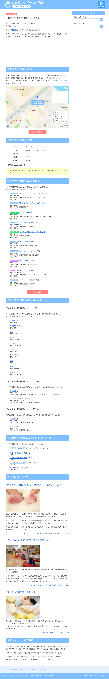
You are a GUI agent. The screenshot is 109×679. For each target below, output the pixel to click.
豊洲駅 (14, 30)
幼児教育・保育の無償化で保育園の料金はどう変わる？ (34, 485)
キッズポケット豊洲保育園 (28, 280)
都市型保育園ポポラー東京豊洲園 (32, 232)
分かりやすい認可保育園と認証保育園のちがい (30, 540)
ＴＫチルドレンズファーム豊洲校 (31, 203)
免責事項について (41, 676)
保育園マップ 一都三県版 (27, 2)
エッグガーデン (26, 212)
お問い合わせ (58, 676)
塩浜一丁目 (14, 355)
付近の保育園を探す (37, 132)
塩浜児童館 (14, 426)
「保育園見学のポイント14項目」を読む (55, 633)
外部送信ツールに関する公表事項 (25, 676)
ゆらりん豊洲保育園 (26, 261)
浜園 (11, 366)
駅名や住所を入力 (80, 17)
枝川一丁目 (14, 343)
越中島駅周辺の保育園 (18, 458)
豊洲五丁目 (14, 349)
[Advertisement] (37, 51)
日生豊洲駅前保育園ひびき (28, 222)
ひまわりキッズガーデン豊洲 (29, 251)
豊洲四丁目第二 (16, 326)
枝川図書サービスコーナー (20, 398)
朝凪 (11, 332)
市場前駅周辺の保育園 (18, 468)
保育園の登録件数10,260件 (21, 6)
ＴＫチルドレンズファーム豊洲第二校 (32, 193)
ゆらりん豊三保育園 (26, 270)
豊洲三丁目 (14, 338)
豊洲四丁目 (14, 320)
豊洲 (11, 361)
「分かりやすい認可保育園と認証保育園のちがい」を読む (49, 585)
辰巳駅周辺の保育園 (17, 463)
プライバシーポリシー (8, 676)
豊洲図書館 (14, 391)
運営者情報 (50, 676)
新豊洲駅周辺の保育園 (18, 453)
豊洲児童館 (14, 419)
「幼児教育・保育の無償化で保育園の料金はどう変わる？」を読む (46, 534)
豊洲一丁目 (14, 372)
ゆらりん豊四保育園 (26, 241)
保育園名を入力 (79, 23)
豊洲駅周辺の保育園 (17, 448)
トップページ (6, 669)
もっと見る (37, 292)
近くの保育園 (101, 6)
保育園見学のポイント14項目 (21, 592)
